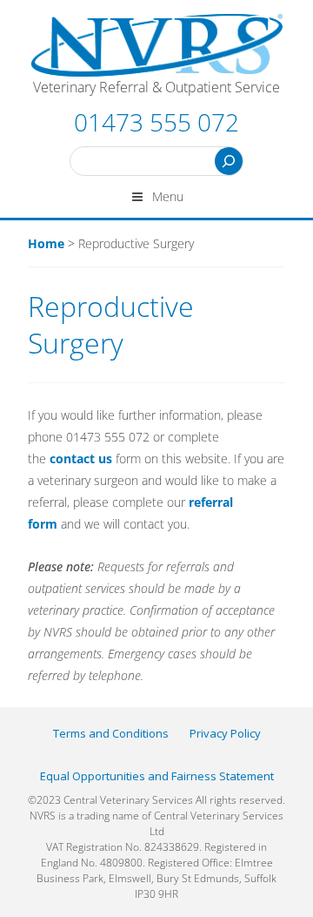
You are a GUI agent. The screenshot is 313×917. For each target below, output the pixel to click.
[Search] (229, 161)
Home (46, 243)
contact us (81, 458)
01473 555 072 (156, 121)
